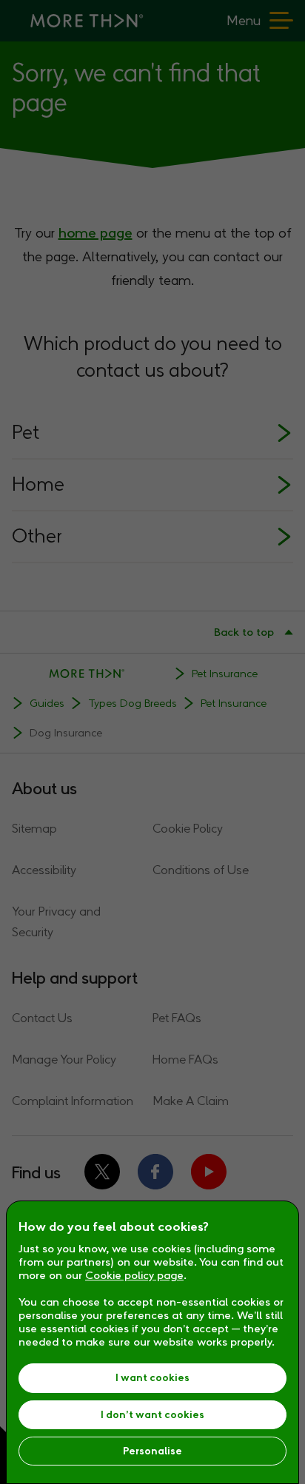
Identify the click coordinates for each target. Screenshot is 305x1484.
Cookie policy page (134, 1275)
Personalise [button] (152, 1451)
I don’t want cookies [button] (152, 1415)
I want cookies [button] (152, 1377)
